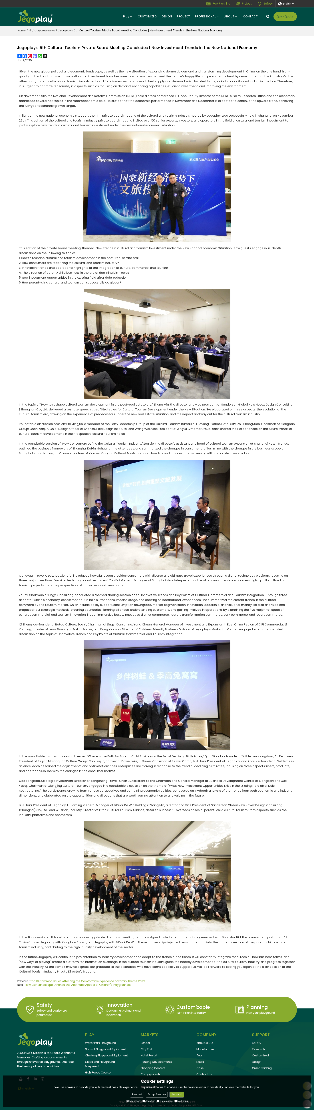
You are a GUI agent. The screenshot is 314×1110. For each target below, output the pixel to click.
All (30, 30)
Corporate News (45, 30)
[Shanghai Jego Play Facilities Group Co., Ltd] (35, 16)
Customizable (193, 1007)
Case (200, 1068)
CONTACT (250, 16)
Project (247, 3)
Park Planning (221, 3)
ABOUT (229, 16)
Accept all (177, 1094)
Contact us (204, 1074)
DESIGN (167, 16)
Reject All (137, 1094)
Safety (268, 3)
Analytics (150, 1101)
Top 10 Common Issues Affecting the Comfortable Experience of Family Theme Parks (87, 981)
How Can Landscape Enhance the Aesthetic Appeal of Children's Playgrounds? (78, 985)
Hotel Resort (149, 1055)
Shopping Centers (153, 1068)
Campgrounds (150, 1074)
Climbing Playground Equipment (106, 1055)
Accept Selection (157, 1094)
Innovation (119, 1005)
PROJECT (183, 16)
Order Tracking (262, 1068)
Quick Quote (285, 16)
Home (22, 30)
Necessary (135, 1101)
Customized (260, 1055)
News (200, 1062)
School (145, 1043)
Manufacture (205, 1049)
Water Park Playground (100, 1043)
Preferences (166, 1101)
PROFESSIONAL (205, 16)
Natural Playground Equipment (105, 1049)
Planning (257, 1007)
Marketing (182, 1101)
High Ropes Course (98, 1072)
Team (200, 1055)
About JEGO (204, 1043)
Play (126, 16)
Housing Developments (156, 1062)
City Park (147, 1049)
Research (258, 1049)
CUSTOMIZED (147, 16)
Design (256, 1062)
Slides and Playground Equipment (100, 1064)
